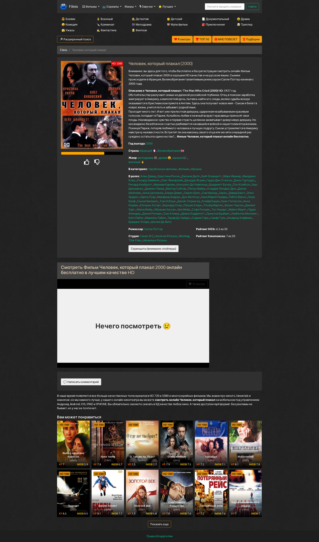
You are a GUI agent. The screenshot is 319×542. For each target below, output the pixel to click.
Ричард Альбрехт (140, 184)
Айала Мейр (144, 209)
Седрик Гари (200, 217)
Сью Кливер (171, 213)
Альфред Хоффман (239, 217)
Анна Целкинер (153, 192)
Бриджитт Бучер (220, 184)
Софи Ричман (201, 209)
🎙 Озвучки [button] (146, 6)
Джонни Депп (190, 176)
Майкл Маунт (238, 209)
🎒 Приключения (213, 24)
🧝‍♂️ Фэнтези (139, 30)
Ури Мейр (184, 209)
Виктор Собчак (176, 188)
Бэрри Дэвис (174, 192)
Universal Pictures (166, 236)
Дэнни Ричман (152, 213)
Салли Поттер (153, 229)
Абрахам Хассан (165, 209)
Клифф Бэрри (211, 201)
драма (163, 157)
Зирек (223, 192)
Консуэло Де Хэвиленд (192, 184)
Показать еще (159, 524)
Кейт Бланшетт (211, 176)
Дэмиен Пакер (155, 188)
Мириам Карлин (165, 184)
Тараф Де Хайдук (179, 217)
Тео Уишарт (219, 209)
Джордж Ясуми (194, 180)
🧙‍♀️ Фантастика (106, 30)
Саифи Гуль (218, 217)
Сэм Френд (209, 192)
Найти (252, 6)
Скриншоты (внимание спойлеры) (153, 248)
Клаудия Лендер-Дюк (222, 188)
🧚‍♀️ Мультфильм (177, 24)
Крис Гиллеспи (231, 201)
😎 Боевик (68, 19)
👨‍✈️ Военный (105, 19)
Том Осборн (168, 201)
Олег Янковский (172, 180)
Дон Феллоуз (191, 196)
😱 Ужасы (67, 30)
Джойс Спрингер (189, 201)
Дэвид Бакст (237, 192)
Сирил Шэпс (192, 192)
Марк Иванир (232, 176)
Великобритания (169, 150)
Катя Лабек (136, 217)
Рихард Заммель (148, 180)
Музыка (196, 169)
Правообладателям (160, 536)
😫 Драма (243, 19)
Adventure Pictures (155, 240)
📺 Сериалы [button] (110, 6)
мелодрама (146, 157)
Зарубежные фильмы (162, 169)
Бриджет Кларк (139, 221)
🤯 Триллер (245, 24)
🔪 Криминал (105, 24)
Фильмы (184, 169)
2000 (149, 143)
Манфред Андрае (169, 196)
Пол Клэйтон (242, 184)
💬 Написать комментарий (81, 381)
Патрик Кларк (192, 205)
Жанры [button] (129, 6)
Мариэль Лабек (155, 217)
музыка (178, 157)
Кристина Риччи (169, 176)
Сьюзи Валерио (148, 201)
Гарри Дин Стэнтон (220, 180)
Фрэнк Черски (234, 205)
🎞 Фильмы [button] (89, 6)
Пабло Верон (238, 196)
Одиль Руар (148, 196)
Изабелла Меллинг (244, 213)
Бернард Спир (172, 205)
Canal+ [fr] (147, 236)
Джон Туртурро (244, 180)
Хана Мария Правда (214, 196)
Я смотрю (198, 284)
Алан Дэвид (148, 176)
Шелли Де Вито (161, 221)
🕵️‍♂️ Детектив (140, 19)
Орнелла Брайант (218, 213)
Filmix (73, 6)
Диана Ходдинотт (193, 213)
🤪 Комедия (69, 24)
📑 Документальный (214, 19)
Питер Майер (197, 188)
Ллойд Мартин (213, 205)
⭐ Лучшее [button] (166, 6)
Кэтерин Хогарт (151, 205)
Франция (146, 150)
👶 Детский (174, 19)
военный (134, 162)
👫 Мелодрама (141, 24)
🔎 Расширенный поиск (75, 39)
